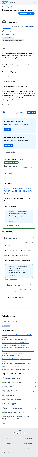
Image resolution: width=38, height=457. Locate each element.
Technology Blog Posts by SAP (13, 339)
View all (4, 423)
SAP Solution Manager (8, 37)
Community (12, 2)
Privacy (9, 438)
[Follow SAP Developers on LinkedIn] (23, 433)
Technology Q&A (8, 7)
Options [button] (34, 13)
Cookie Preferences (9, 452)
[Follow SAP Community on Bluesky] (17, 433)
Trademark (9, 448)
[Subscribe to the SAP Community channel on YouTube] (20, 433)
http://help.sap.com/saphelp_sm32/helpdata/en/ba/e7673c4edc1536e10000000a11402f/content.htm (19, 191)
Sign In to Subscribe (26, 13)
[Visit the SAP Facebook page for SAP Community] (14, 433)
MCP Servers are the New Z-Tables (13, 367)
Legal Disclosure (28, 443)
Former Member (13, 22)
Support (28, 448)
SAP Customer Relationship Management (13, 40)
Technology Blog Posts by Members (14, 363)
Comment (31, 112)
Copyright (9, 443)
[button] (3, 30)
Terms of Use (28, 438)
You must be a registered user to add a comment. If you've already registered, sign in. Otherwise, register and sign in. (18, 215)
